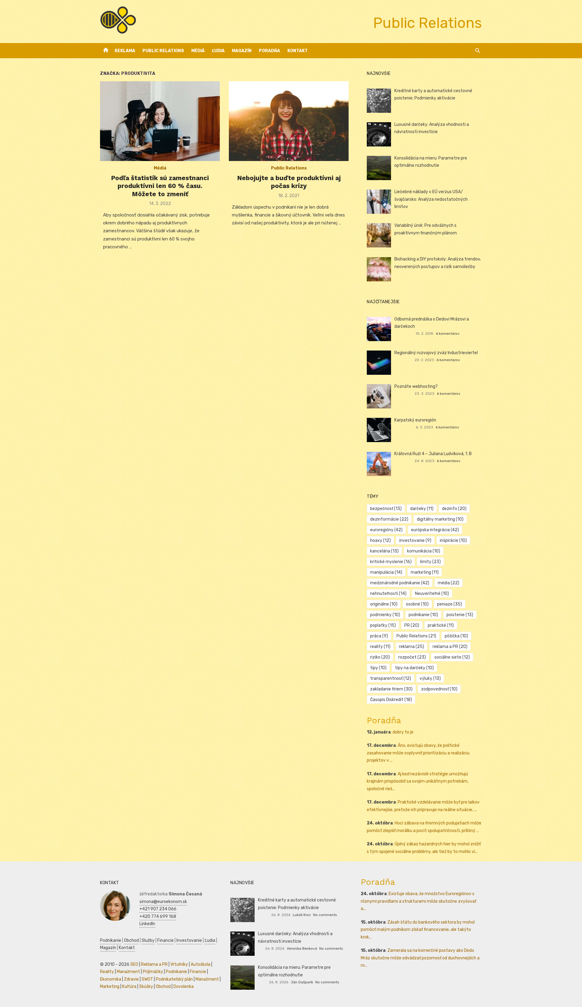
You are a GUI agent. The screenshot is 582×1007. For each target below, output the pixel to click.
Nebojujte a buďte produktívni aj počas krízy (289, 182)
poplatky (383, 625)
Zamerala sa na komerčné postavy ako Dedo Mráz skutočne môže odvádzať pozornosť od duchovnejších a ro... (420, 958)
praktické (441, 625)
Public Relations (163, 50)
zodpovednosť (439, 689)
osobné (417, 604)
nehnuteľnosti (388, 593)
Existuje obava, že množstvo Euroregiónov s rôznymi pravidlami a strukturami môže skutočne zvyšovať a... (418, 901)
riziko (380, 657)
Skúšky (146, 986)
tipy (378, 667)
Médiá (198, 50)
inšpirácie (453, 540)
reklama (411, 646)
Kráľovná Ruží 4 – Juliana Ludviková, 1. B (433, 453)
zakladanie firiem (391, 689)
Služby (148, 940)
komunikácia (423, 551)
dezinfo (454, 508)
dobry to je (403, 732)
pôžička (456, 636)
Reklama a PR (154, 964)
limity (430, 561)
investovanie (415, 540)
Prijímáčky (153, 971)
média (448, 583)
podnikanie (423, 614)
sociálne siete (452, 657)
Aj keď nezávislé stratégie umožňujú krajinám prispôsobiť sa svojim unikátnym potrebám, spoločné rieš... (417, 781)
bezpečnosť (386, 508)
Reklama (125, 50)
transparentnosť (390, 678)
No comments (325, 915)
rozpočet (412, 657)
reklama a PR (450, 646)
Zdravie (131, 979)
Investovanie (189, 940)
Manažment (128, 971)
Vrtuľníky (179, 964)
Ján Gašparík (302, 982)
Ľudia (218, 50)
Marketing (109, 986)
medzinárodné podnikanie (399, 583)
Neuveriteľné (432, 593)
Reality (107, 971)
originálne (383, 604)
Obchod (131, 940)
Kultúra (129, 986)
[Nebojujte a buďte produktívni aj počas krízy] (289, 121)
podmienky (385, 614)
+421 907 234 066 (157, 908)
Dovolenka (183, 986)
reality (380, 646)
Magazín (242, 50)
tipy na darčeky (414, 667)
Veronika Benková (302, 948)
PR (411, 625)
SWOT (147, 979)
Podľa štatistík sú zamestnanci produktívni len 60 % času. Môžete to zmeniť (160, 186)
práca (379, 636)
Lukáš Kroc (302, 915)
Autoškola (200, 964)
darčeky (421, 508)
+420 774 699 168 (157, 916)
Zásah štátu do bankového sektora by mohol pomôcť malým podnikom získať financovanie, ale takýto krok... (418, 930)
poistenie (460, 614)
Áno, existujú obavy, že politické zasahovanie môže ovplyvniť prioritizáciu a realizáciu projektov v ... (418, 753)
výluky (430, 678)
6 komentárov (448, 333)
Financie (165, 940)
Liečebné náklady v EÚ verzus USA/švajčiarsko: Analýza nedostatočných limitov (431, 199)
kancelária (384, 551)
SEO (134, 964)
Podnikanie (110, 940)
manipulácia (386, 572)
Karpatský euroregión (415, 420)
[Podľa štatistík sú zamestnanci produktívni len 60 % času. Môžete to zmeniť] (160, 121)
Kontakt (297, 50)
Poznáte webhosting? (416, 386)
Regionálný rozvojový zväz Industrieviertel (436, 352)
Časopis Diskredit (391, 699)
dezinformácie (389, 519)
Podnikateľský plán (174, 979)
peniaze (449, 604)
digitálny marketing (440, 519)
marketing (425, 572)
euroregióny (386, 529)
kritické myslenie (391, 561)
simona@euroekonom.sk (163, 901)
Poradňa (269, 50)
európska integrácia (435, 529)
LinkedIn (147, 923)
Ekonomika (110, 979)
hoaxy (380, 540)
